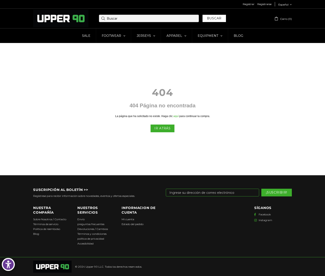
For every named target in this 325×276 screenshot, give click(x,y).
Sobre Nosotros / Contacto (49, 219)
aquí (176, 116)
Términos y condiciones (92, 233)
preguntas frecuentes (90, 224)
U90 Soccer (60, 18)
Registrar (248, 4)
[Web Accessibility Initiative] (8, 264)
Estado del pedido (132, 224)
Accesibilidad (85, 243)
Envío (81, 219)
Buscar (214, 18)
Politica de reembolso (46, 229)
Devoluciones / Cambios (92, 229)
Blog (36, 233)
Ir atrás (162, 128)
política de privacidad (90, 238)
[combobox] (149, 18)
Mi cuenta (128, 219)
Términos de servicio (45, 224)
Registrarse (264, 4)
